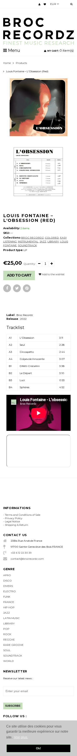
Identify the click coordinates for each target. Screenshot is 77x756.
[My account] (39, 4)
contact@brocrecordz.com (27, 558)
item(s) (60, 50)
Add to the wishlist (53, 274)
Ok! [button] (38, 748)
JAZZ (43, 241)
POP (6, 628)
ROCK (7, 634)
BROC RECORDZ (32, 237)
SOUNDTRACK (27, 245)
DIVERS (8, 586)
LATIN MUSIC (11, 618)
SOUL (6, 650)
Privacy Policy (13, 518)
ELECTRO (9, 591)
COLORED (52, 237)
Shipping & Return (16, 524)
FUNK (6, 596)
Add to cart (19, 275)
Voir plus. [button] (21, 737)
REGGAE (9, 639)
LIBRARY (53, 241)
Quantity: (30, 263)
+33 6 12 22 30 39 (21, 552)
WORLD (8, 661)
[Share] (7, 288)
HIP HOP (9, 607)
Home (7, 63)
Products (21, 63)
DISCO (7, 580)
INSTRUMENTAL (28, 241)
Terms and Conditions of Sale (22, 514)
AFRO (7, 575)
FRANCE (8, 602)
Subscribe (13, 705)
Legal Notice (12, 521)
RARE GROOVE (13, 644)
